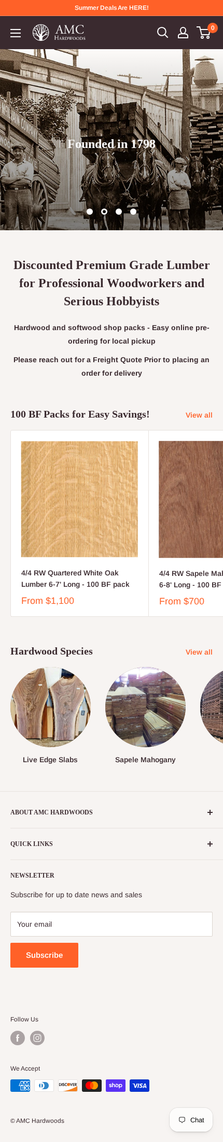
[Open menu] (15, 33)
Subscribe (44, 955)
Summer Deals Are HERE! (112, 7)
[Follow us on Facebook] (17, 1038)
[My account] (183, 32)
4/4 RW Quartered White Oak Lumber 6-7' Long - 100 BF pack (75, 578)
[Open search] (163, 32)
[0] (204, 32)
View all (199, 415)
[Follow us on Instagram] (37, 1038)
